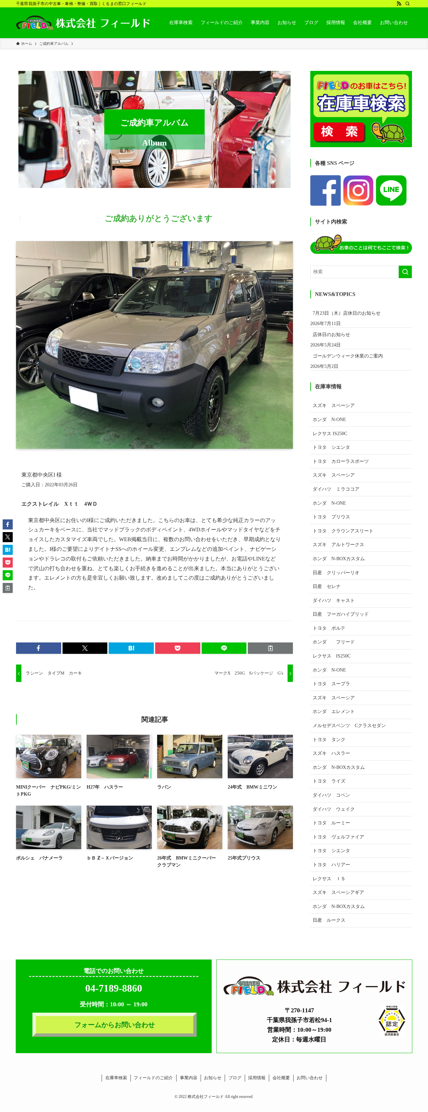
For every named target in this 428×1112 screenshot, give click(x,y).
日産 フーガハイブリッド (341, 614)
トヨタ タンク (329, 739)
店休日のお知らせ (331, 334)
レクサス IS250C (330, 433)
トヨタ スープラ (331, 683)
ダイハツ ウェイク (334, 809)
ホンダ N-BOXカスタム (339, 558)
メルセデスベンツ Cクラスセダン (349, 725)
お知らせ (212, 1077)
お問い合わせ (310, 1077)
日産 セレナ (327, 586)
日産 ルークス (329, 920)
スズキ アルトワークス (338, 544)
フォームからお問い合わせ (115, 1024)
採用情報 (256, 1077)
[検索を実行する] (405, 272)
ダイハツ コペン (331, 795)
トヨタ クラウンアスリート (343, 530)
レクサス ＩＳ (329, 878)
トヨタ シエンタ (331, 447)
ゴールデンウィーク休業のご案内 (348, 356)
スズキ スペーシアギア (338, 892)
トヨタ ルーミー (331, 822)
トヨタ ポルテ (329, 628)
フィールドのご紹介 (153, 1077)
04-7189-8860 (113, 988)
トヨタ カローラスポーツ (341, 461)
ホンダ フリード (338, 641)
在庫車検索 (116, 1077)
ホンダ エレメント (334, 711)
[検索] (407, 3)
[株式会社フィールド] (83, 23)
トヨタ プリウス (331, 516)
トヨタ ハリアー (331, 864)
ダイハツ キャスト (334, 600)
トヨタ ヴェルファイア (338, 836)
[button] (38, 648)
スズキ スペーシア (334, 405)
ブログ (234, 1077)
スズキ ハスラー (331, 753)
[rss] (399, 3)
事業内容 (188, 1077)
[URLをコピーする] (270, 648)
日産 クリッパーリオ (336, 572)
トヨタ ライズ (329, 781)
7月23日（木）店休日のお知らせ (347, 313)
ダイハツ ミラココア (336, 489)
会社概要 (281, 1077)
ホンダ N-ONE (329, 419)
